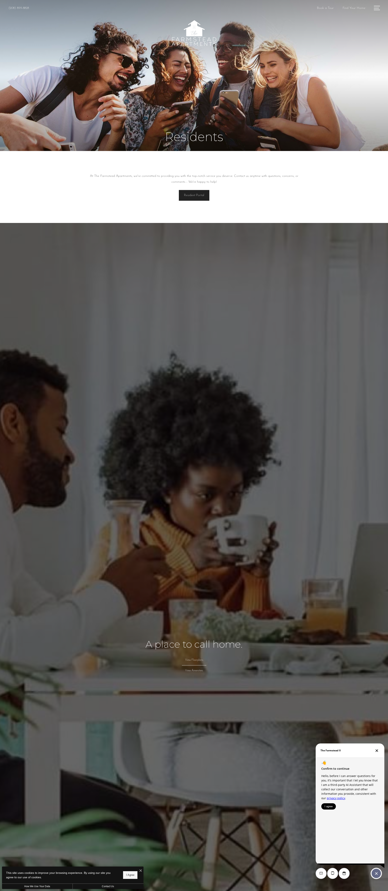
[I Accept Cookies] (140, 871)
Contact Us (108, 886)
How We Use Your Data (37, 886)
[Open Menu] (377, 8)
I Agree (130, 874)
